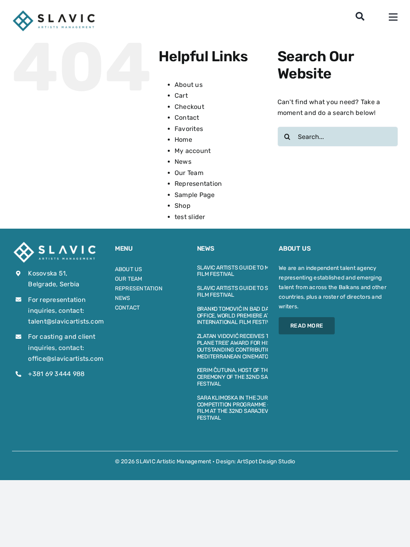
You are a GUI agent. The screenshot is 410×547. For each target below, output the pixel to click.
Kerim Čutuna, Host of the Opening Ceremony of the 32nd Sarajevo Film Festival (249, 377)
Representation (198, 183)
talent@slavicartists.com (66, 321)
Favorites (189, 129)
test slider (190, 217)
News (183, 161)
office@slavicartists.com (65, 358)
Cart (181, 95)
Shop (183, 205)
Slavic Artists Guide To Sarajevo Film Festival (244, 291)
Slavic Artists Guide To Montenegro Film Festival (249, 271)
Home (183, 139)
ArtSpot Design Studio (266, 461)
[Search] (360, 17)
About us (189, 84)
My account (193, 151)
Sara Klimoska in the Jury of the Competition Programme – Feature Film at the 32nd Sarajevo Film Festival (246, 407)
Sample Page (195, 195)
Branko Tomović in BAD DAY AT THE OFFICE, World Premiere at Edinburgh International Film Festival (249, 316)
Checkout (189, 107)
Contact (187, 117)
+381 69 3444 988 (56, 374)
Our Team (189, 173)
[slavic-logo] (54, 12)
